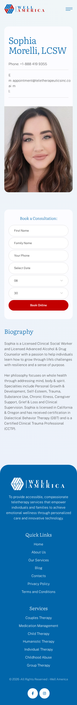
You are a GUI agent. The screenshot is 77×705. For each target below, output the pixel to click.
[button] (65, 686)
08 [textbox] (16, 280)
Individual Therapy (38, 649)
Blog (38, 568)
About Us (38, 552)
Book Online (38, 305)
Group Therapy (38, 665)
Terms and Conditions (38, 592)
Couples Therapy (38, 618)
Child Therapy (38, 634)
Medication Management (38, 626)
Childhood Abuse (38, 657)
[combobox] (38, 280)
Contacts (38, 576)
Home (38, 544)
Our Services (38, 560)
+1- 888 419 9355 (33, 64)
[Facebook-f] (33, 693)
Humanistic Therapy (38, 641)
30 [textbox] (16, 293)
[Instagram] (44, 693)
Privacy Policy (39, 584)
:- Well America (58, 679)
